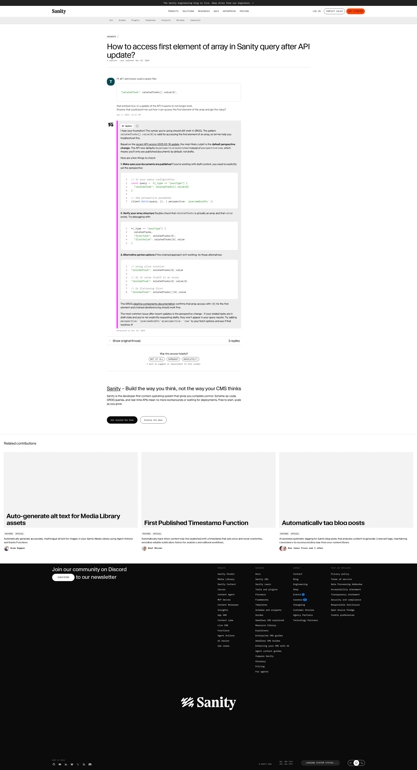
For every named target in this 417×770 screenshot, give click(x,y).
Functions (223, 630)
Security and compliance (346, 599)
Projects (166, 20)
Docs (216, 11)
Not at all (156, 359)
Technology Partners (305, 620)
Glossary (260, 661)
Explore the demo (153, 420)
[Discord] (90, 764)
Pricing (244, 11)
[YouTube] (60, 764)
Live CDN (223, 625)
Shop (295, 589)
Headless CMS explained (269, 620)
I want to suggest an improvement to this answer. (174, 363)
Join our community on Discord (89, 569)
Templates (150, 20)
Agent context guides (268, 651)
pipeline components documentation (154, 303)
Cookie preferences (342, 615)
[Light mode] (350, 763)
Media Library (226, 579)
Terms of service (341, 579)
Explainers (261, 630)
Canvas (221, 589)
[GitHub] (54, 764)
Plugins (135, 20)
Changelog (299, 604)
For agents (261, 671)
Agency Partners (303, 615)
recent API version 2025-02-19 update (157, 144)
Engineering (300, 584)
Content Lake (225, 620)
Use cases (223, 645)
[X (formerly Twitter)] (78, 764)
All (111, 20)
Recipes (180, 20)
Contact (297, 574)
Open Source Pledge (342, 610)
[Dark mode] (362, 763)
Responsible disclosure (345, 604)
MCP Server (224, 599)
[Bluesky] (72, 764)
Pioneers (260, 594)
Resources (204, 11)
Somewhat (173, 359)
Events (297, 594)
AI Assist (223, 640)
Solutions (188, 11)
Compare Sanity (264, 656)
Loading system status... (321, 762)
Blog (295, 579)
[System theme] (356, 763)
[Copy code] (237, 87)
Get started (355, 11)
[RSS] (84, 764)
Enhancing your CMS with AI (272, 645)
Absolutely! (190, 359)
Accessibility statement (346, 589)
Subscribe (63, 577)
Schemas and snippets (268, 610)
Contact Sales (334, 11)
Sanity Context (227, 584)
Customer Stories (303, 610)
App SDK (222, 615)
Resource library (265, 625)
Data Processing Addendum (346, 584)
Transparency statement (345, 594)
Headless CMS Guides (267, 640)
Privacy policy (340, 574)
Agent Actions (226, 635)
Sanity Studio (226, 574)
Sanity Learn (263, 584)
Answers (111, 36)
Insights (223, 610)
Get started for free (122, 420)
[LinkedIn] (66, 764)
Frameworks (261, 599)
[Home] (59, 11)
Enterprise (229, 11)
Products (173, 11)
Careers (297, 599)
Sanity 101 (261, 579)
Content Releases (228, 604)
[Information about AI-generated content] (137, 126)
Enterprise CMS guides (269, 635)
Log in (317, 11)
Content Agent (226, 594)
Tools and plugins (266, 589)
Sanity (114, 388)
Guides (122, 20)
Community (195, 20)
